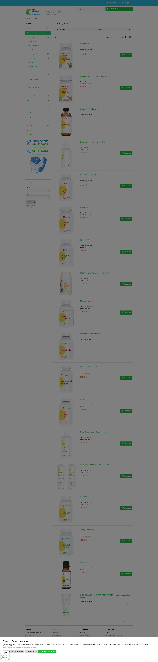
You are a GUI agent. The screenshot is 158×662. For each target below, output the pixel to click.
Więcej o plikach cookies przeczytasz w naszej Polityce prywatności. (20, 647)
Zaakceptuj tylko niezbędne (13, 651)
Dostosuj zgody (31, 651)
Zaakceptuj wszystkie (47, 651)
